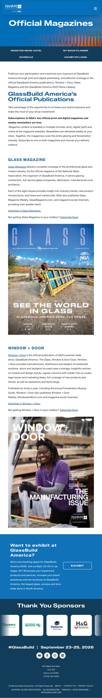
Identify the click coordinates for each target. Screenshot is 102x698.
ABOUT (58, 686)
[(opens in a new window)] (51, 279)
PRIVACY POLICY (85, 686)
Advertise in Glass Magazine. (24, 210)
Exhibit (77, 565)
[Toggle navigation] (95, 8)
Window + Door (17, 355)
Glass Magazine (17, 166)
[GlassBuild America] (13, 8)
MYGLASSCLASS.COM (51, 692)
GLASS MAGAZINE (51, 689)
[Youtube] (39, 655)
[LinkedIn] (62, 655)
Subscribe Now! (69, 217)
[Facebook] (47, 655)
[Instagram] (55, 655)
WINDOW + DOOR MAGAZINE (75, 689)
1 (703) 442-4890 (51, 676)
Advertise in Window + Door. (24, 403)
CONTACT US (70, 686)
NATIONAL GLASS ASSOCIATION (26, 689)
